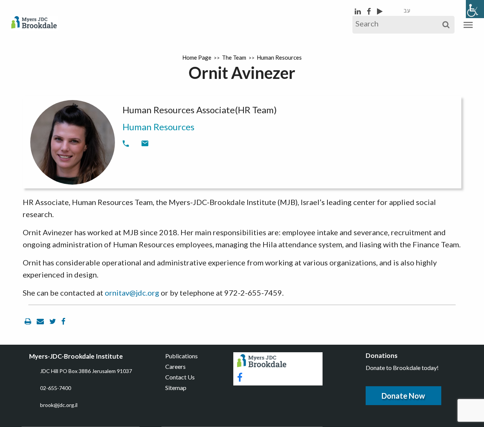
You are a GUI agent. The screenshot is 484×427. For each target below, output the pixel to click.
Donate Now (403, 395)
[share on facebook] (63, 321)
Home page (196, 57)
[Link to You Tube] (380, 11)
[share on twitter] (53, 321)
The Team (234, 57)
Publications (181, 355)
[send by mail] (41, 321)
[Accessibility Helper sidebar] (475, 9)
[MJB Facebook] (370, 11)
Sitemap (175, 387)
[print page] (29, 321)
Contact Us (180, 377)
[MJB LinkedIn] (358, 11)
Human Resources (279, 57)
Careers (175, 366)
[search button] (446, 25)
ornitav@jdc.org (132, 292)
